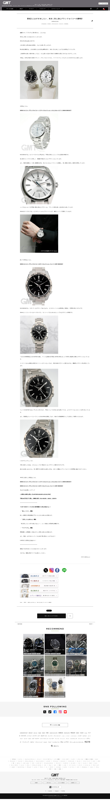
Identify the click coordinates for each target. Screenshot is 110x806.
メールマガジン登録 (56, 724)
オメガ (23, 736)
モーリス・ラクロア (65, 759)
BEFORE (20, 624)
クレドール (20, 759)
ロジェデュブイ (63, 761)
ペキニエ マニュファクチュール (30, 759)
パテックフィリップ (81, 738)
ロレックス (64, 742)
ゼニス (29, 738)
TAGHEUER (52, 696)
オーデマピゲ (29, 735)
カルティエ (44, 735)
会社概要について (74, 782)
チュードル (57, 738)
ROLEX (34, 653)
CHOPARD (53, 653)
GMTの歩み (14, 759)
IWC (25, 653)
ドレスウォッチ (73, 738)
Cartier (39, 732)
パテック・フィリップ (86, 761)
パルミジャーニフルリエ (40, 761)
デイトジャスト (62, 738)
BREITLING (48, 653)
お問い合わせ (49, 782)
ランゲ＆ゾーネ (55, 742)
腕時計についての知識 (89, 759)
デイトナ (67, 738)
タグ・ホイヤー (35, 738)
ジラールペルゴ (55, 761)
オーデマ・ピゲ (36, 735)
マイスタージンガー (71, 761)
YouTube (63, 790)
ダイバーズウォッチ (44, 738)
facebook (50, 790)
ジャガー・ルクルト (82, 735)
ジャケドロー (48, 761)
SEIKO (39, 653)
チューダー (51, 738)
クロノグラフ (50, 735)
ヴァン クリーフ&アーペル (47, 759)
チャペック (39, 759)
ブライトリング (38, 742)
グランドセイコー (57, 735)
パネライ (32, 742)
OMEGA (30, 653)
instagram (57, 790)
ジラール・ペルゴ (80, 759)
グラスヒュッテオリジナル (29, 761)
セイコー (62, 696)
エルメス (96, 759)
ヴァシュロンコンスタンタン (77, 742)
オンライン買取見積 (61, 782)
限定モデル (56, 746)
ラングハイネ (20, 761)
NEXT (90, 624)
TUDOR (81, 732)
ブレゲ (49, 742)
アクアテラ (35, 696)
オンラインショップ (56, 8)
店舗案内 (36, 782)
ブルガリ (45, 742)
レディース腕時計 (57, 759)
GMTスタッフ (87, 556)
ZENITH (58, 696)
